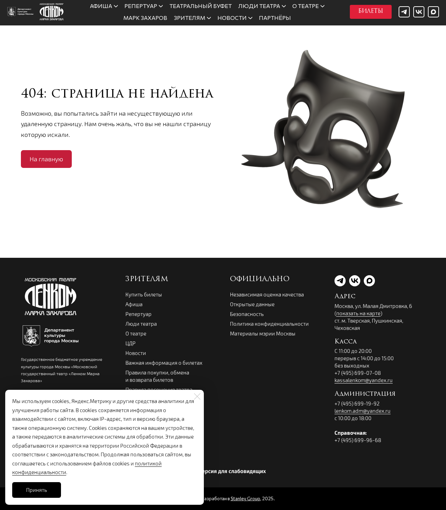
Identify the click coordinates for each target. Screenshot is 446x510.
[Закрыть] (197, 396)
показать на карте (358, 313)
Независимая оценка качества (267, 294)
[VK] (418, 11)
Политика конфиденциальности (269, 323)
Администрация (364, 394)
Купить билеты (143, 294)
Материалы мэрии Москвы (262, 333)
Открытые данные (252, 304)
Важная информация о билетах (163, 363)
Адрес (344, 297)
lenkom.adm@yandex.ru (362, 411)
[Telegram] (404, 11)
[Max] (433, 11)
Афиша (134, 304)
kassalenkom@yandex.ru (363, 380)
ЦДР (130, 343)
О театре (135, 333)
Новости (135, 353)
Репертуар (138, 314)
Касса (345, 342)
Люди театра (141, 323)
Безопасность (247, 314)
